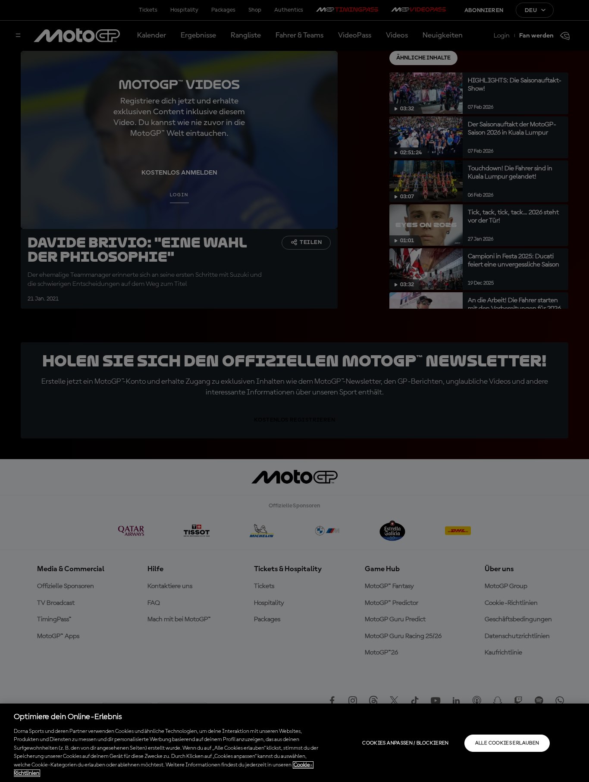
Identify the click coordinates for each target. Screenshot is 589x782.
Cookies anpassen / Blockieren (405, 743)
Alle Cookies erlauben (507, 743)
